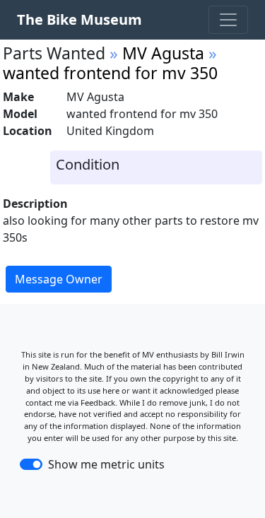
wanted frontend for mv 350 (110, 72)
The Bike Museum (79, 19)
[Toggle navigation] (228, 20)
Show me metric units (106, 464)
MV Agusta (163, 53)
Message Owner (58, 279)
